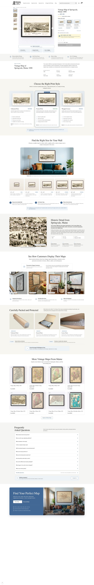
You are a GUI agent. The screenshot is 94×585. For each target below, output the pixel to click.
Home (14, 7)
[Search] (76, 3)
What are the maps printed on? (22, 451)
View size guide (79, 30)
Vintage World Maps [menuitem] (49, 3)
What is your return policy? (21, 468)
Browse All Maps (26, 501)
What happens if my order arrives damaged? (24, 465)
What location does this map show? (22, 434)
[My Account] (79, 3)
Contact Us (74, 478)
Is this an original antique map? (22, 444)
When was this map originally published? (23, 438)
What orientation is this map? (21, 441)
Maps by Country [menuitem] (26, 3)
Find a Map (17, 501)
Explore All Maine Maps (47, 417)
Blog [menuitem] (56, 3)
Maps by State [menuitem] (34, 3)
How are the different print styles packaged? (24, 461)
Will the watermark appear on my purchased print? (25, 448)
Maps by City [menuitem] (41, 3)
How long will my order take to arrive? (23, 458)
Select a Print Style (69, 45)
